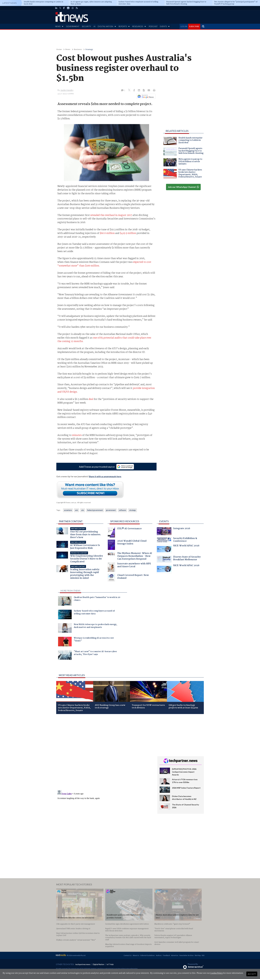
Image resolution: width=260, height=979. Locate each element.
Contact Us (128, 955)
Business (78, 49)
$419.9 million (128, 233)
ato (82, 510)
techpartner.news (82, 964)
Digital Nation (98, 964)
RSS (203, 955)
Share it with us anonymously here (105, 476)
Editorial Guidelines (147, 955)
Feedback (166, 955)
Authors (159, 955)
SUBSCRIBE (194, 26)
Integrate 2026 (181, 528)
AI (94, 26)
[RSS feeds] (77, 8)
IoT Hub (110, 964)
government (111, 510)
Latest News (9, 3)
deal (91, 399)
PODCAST (153, 26)
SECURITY (86, 26)
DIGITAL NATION (105, 26)
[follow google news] (68, 8)
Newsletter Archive (186, 955)
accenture (68, 510)
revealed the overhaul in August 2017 (111, 215)
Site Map (198, 955)
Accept (252, 974)
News (67, 49)
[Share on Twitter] (129, 90)
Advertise (174, 955)
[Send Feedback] (144, 90)
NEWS (57, 26)
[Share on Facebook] (134, 90)
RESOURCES (137, 26)
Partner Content (71, 521)
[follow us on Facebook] (64, 8)
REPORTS (122, 26)
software (122, 510)
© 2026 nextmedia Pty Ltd (76, 955)
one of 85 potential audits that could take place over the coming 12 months (104, 339)
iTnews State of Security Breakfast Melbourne (187, 558)
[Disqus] (104, 752)
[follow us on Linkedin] (56, 8)
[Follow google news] (145, 96)
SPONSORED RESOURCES (124, 521)
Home (59, 49)
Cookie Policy (216, 973)
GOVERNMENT (72, 26)
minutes (77, 435)
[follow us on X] (60, 8)
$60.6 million (107, 233)
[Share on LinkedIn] (139, 90)
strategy (132, 510)
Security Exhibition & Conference (185, 540)
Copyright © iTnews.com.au (66, 502)
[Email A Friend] (149, 90)
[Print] (153, 90)
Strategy (89, 49)
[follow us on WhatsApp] (73, 8)
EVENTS (163, 26)
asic (76, 510)
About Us (136, 955)
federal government (95, 510)
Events (164, 521)
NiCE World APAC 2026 (186, 546)
